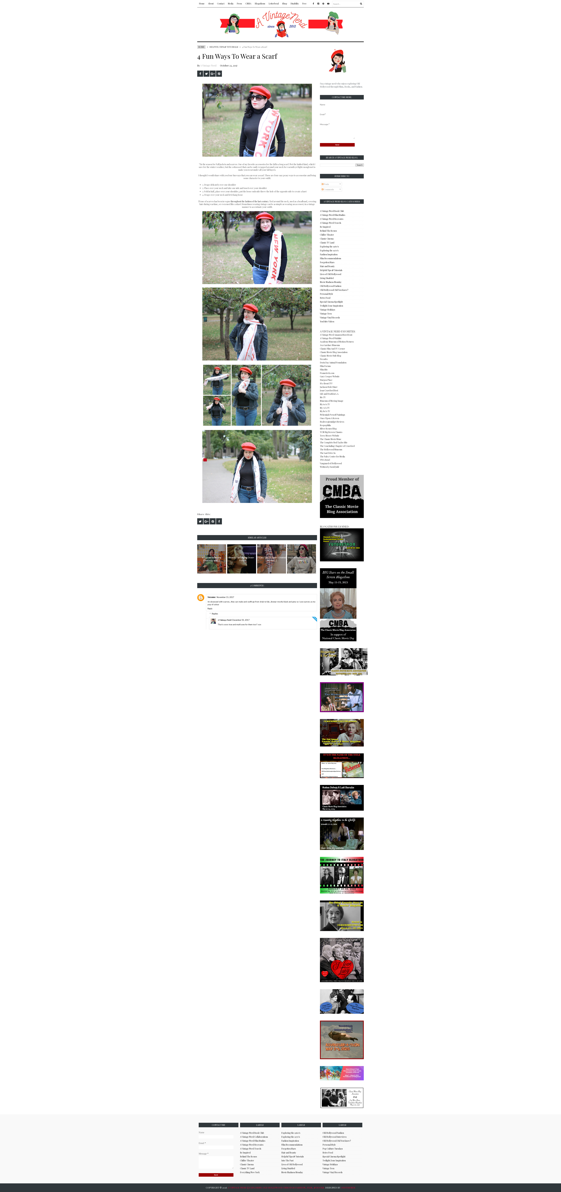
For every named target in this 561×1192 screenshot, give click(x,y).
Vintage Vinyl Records (330, 317)
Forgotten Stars (327, 262)
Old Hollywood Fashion (330, 286)
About (211, 3)
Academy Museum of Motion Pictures (337, 341)
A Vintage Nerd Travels (330, 223)
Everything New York (250, 1172)
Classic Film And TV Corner (332, 348)
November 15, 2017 (225, 597)
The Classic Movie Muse (330, 439)
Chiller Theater (327, 234)
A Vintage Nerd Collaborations (254, 1136)
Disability (295, 3)
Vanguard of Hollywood (331, 463)
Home (202, 3)
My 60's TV (325, 404)
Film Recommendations (330, 258)
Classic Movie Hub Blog (330, 355)
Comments (328, 189)
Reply (210, 608)
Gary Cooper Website (330, 376)
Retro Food (325, 297)
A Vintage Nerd (208, 65)
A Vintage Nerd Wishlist (330, 338)
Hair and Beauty (327, 266)
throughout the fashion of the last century (249, 201)
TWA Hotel (325, 460)
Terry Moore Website (329, 435)
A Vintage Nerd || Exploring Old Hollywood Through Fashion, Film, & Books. (276, 1187)
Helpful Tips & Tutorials (223, 47)
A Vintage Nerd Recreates (331, 219)
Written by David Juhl (329, 467)
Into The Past (287, 1160)
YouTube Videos (327, 321)
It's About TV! (326, 383)
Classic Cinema (327, 238)
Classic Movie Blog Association (333, 352)
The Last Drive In (327, 453)
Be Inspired (325, 226)
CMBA (248, 3)
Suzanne (212, 597)
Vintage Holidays (327, 309)
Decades (324, 359)
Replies (215, 614)
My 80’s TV (325, 411)
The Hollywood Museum (331, 449)
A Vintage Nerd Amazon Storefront (336, 334)
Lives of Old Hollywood (330, 274)
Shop (284, 3)
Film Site (324, 369)
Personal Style (326, 294)
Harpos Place (326, 380)
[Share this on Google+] (213, 74)
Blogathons (260, 3)
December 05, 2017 (241, 620)
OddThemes (348, 1187)
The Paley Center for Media (332, 456)
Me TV (323, 397)
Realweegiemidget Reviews (332, 421)
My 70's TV (325, 407)
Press (239, 3)
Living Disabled (327, 278)
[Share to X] (206, 74)
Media (230, 3)
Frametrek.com (327, 373)
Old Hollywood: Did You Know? (334, 290)
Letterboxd (274, 3)
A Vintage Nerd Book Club (332, 211)
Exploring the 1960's (329, 246)
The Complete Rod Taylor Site (333, 442)
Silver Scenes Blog (328, 428)
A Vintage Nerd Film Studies (332, 215)
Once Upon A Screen (329, 418)
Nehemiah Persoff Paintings (332, 414)
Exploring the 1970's (329, 250)
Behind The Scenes (328, 230)
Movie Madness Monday (330, 282)
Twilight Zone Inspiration (331, 305)
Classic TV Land (327, 242)
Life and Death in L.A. (329, 393)
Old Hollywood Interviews (335, 1136)
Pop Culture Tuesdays (333, 1148)
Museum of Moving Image (331, 400)
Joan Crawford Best (329, 390)
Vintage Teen (326, 313)
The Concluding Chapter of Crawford (337, 446)
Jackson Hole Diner (328, 387)
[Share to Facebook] (200, 74)
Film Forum (325, 366)
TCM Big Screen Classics (331, 432)
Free (304, 3)
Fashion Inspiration (328, 254)
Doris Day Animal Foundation (333, 362)
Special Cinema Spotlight (331, 301)
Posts (326, 184)
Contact (220, 3)
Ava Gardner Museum (330, 345)
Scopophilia (325, 425)
